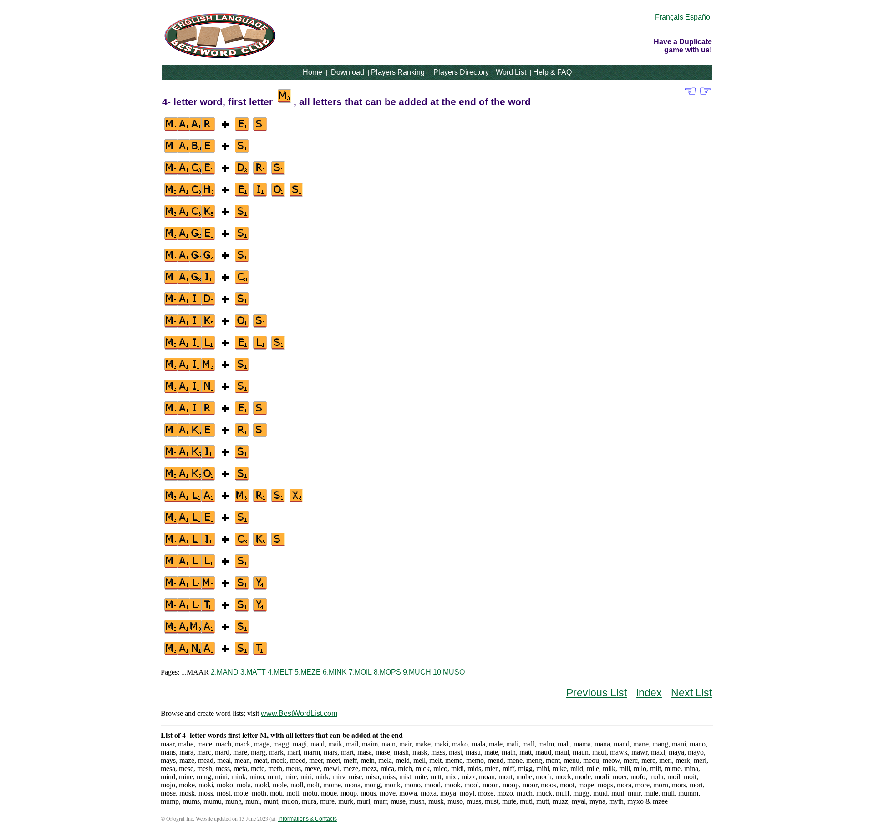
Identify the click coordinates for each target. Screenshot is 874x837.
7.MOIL (360, 672)
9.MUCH (417, 672)
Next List (691, 693)
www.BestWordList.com (299, 713)
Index (649, 693)
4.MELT (280, 672)
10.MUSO (449, 672)
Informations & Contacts (307, 819)
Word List (511, 72)
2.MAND (225, 672)
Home (312, 72)
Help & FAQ (552, 72)
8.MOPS (387, 672)
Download (347, 72)
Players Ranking (398, 72)
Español (698, 17)
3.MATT (253, 672)
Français (669, 17)
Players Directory (461, 72)
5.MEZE (308, 672)
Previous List (596, 693)
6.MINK (335, 672)
